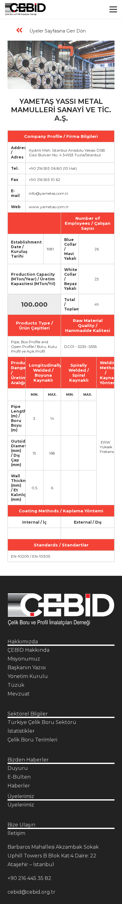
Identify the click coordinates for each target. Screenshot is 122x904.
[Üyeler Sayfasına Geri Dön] (22, 31)
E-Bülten (19, 777)
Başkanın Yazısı (27, 667)
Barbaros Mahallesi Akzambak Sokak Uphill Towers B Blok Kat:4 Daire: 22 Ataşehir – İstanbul (53, 855)
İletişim (16, 833)
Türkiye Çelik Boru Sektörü (42, 722)
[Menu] (113, 9)
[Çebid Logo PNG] (25, 9)
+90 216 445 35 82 (29, 878)
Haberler (19, 786)
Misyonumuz (24, 659)
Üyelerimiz (21, 805)
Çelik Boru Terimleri (32, 740)
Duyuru (18, 768)
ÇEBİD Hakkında (28, 650)
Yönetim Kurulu (28, 676)
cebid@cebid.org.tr (31, 892)
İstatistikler (21, 731)
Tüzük (16, 685)
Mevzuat (19, 694)
